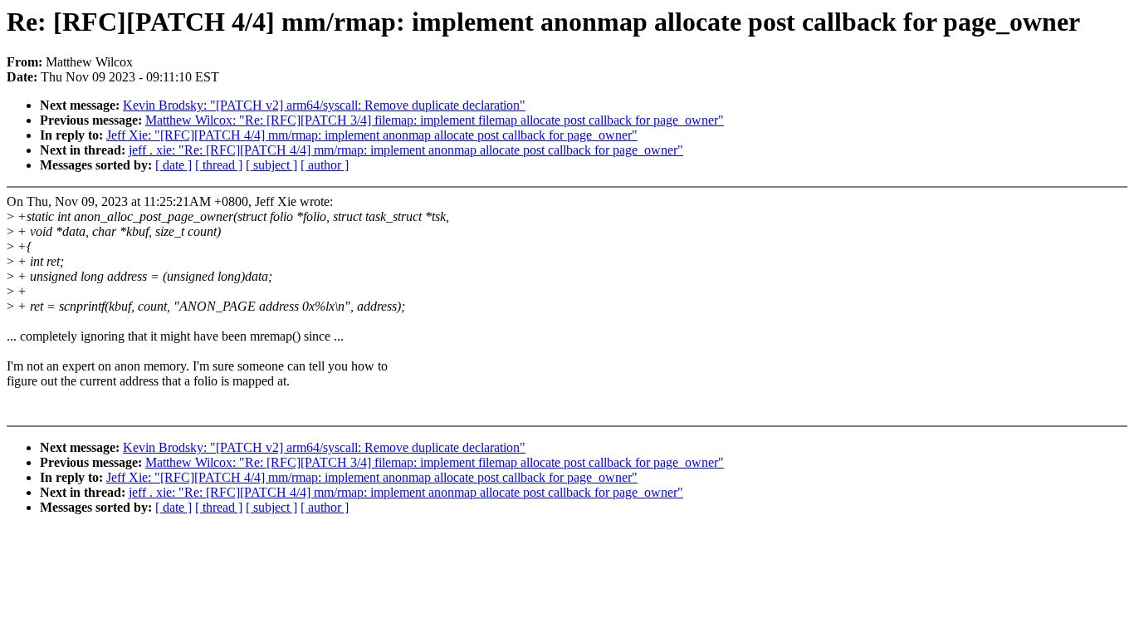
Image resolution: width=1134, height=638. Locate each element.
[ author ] (325, 165)
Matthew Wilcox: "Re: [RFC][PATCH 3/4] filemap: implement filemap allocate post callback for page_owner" (434, 120)
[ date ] (173, 165)
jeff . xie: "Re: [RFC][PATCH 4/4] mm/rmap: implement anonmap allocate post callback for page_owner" (406, 150)
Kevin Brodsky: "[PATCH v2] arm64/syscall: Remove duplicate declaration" (324, 105)
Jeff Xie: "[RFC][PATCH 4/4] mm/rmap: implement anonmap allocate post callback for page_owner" (372, 135)
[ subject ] (271, 165)
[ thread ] (218, 165)
